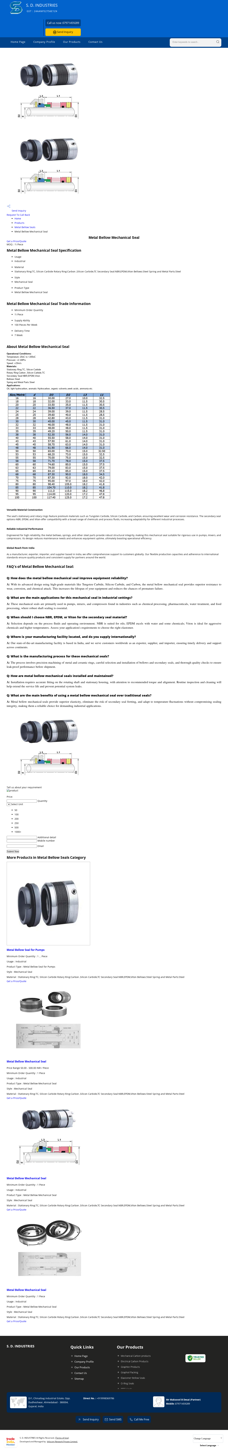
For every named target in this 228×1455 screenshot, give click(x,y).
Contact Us (95, 41)
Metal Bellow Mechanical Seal (26, 1061)
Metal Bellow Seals (25, 227)
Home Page (18, 41)
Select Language (208, 1445)
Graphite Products (130, 1366)
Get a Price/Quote (16, 241)
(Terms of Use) (62, 1437)
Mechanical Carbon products (136, 1355)
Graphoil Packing (129, 1372)
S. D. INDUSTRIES (42, 8)
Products (19, 222)
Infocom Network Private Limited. (62, 1441)
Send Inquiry (64, 32)
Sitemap (79, 1378)
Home (18, 218)
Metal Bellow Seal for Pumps (26, 950)
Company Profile (44, 41)
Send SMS (115, 1419)
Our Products (71, 41)
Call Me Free (141, 1419)
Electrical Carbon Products (134, 1361)
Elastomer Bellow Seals (133, 1377)
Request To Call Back (18, 214)
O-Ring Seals (127, 1383)
